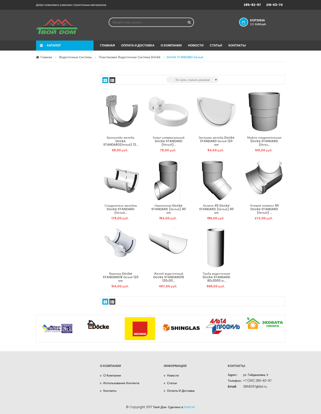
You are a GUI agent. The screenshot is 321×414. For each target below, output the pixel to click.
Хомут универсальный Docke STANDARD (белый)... (169, 140)
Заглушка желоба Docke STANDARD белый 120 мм (216, 140)
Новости (196, 45)
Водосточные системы (75, 57)
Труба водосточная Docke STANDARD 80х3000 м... (216, 276)
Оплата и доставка (137, 45)
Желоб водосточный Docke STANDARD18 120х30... (168, 276)
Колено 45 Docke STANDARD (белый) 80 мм (216, 208)
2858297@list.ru (255, 386)
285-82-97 (252, 5)
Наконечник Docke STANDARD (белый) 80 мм (168, 208)
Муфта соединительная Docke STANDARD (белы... (264, 140)
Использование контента (121, 383)
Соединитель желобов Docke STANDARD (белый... (121, 208)
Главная (107, 45)
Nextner (189, 407)
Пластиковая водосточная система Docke (129, 57)
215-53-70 (274, 5)
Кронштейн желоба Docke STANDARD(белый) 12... (120, 140)
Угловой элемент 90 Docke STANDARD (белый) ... (264, 208)
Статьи (216, 45)
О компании (171, 45)
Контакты (237, 45)
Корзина (258, 22)
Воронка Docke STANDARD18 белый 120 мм (120, 276)
